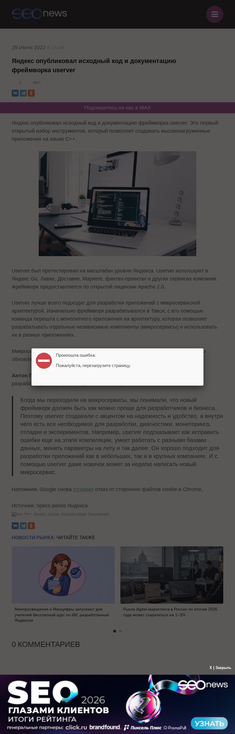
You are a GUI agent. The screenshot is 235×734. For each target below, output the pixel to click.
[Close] (203, 348)
